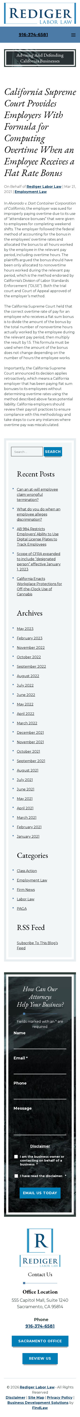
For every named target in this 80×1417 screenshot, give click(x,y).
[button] (73, 34)
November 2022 (31, 648)
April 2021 (25, 808)
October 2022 (29, 657)
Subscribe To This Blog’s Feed (37, 945)
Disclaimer (40, 1146)
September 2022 (31, 667)
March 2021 (26, 818)
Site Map (36, 1398)
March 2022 (27, 723)
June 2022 (26, 695)
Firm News (26, 890)
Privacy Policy (60, 1398)
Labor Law (25, 899)
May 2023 (25, 629)
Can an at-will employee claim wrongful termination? (37, 494)
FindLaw (40, 1408)
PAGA (22, 909)
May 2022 (25, 704)
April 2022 (25, 714)
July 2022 (25, 685)
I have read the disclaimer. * (43, 1176)
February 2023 (29, 638)
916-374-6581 (33, 34)
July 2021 (25, 780)
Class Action (27, 871)
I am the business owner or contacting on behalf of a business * (42, 1160)
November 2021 (30, 742)
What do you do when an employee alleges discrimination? (38, 514)
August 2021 (27, 770)
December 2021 (30, 733)
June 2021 (25, 789)
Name (20, 1033)
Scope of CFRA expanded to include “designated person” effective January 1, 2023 (39, 561)
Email (21, 1058)
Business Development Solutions (37, 1403)
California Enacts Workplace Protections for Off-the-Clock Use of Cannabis (39, 586)
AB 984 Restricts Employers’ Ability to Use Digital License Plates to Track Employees (38, 536)
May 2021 (25, 799)
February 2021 (29, 827)
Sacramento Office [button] (40, 1341)
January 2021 (28, 836)
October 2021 (28, 751)
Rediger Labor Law (44, 187)
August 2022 (28, 676)
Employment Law (31, 192)
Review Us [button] (40, 1358)
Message (23, 1108)
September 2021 (31, 761)
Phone (20, 1083)
